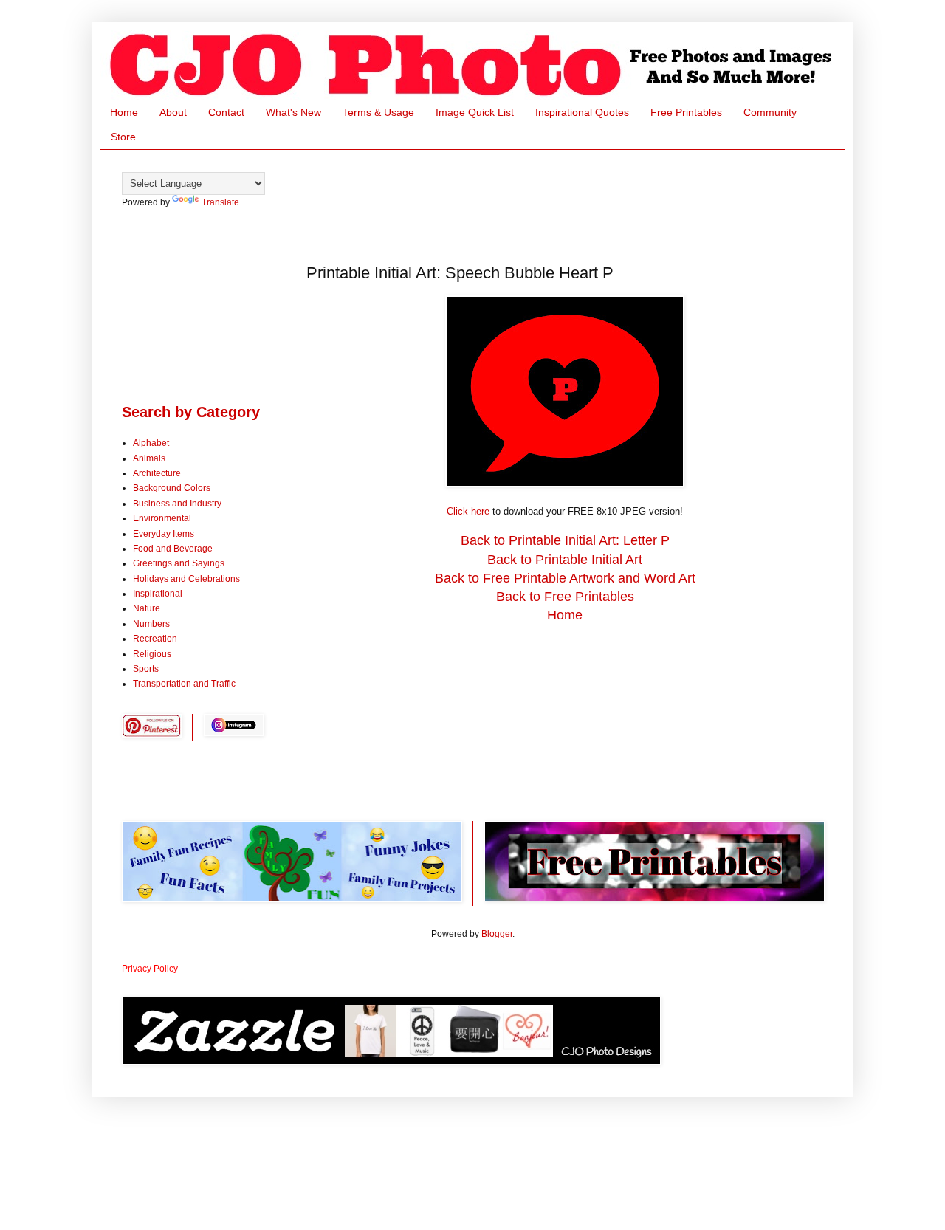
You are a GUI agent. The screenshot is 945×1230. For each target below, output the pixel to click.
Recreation (155, 638)
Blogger (496, 934)
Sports (146, 669)
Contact (226, 112)
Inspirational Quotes (582, 112)
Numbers (151, 624)
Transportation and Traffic (184, 683)
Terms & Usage (378, 112)
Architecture (157, 473)
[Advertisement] (575, 205)
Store (123, 136)
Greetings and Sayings (178, 563)
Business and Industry (177, 503)
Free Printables (686, 112)
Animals (149, 458)
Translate (220, 202)
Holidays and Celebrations (186, 579)
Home (124, 112)
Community (770, 112)
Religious (152, 654)
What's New (293, 112)
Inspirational (157, 593)
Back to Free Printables (565, 596)
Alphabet (151, 443)
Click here (468, 511)
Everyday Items (163, 534)
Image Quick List (475, 112)
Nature (146, 608)
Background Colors (171, 488)
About (173, 112)
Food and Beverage (173, 548)
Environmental (162, 518)
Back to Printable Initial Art (564, 559)
